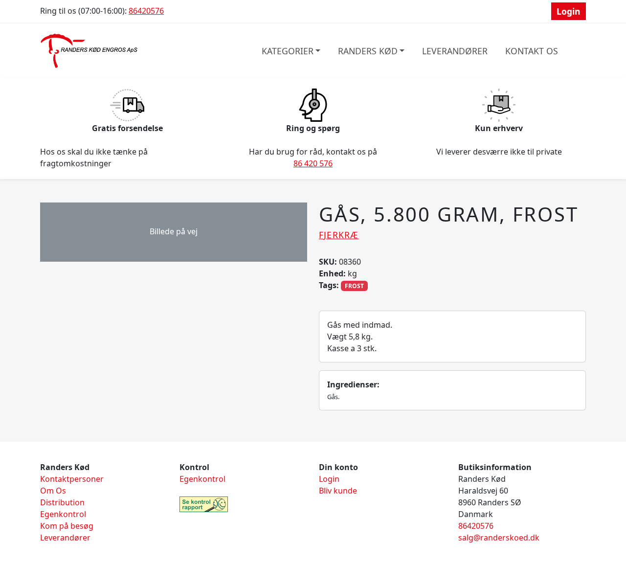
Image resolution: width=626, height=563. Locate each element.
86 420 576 (313, 163)
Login (569, 11)
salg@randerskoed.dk (498, 537)
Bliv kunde (338, 490)
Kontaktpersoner (72, 478)
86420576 (146, 10)
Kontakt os (531, 51)
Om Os (53, 490)
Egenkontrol (63, 514)
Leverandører (455, 51)
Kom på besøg (66, 525)
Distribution (62, 502)
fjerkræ (339, 235)
